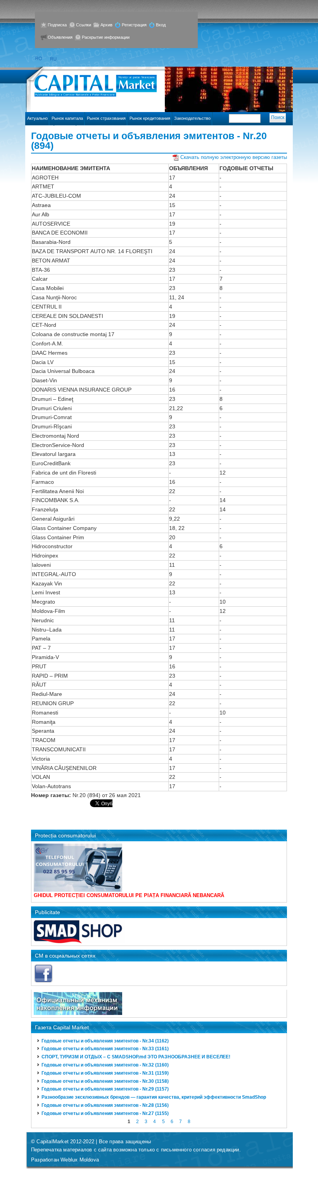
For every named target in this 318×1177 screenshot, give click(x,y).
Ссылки (83, 24)
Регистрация (134, 24)
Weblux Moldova (79, 1160)
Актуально (37, 118)
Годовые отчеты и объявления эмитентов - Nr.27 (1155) (105, 1113)
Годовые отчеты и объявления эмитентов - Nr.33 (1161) (105, 1048)
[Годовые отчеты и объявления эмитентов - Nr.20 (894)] (53, 58)
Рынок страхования (106, 118)
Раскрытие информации (106, 37)
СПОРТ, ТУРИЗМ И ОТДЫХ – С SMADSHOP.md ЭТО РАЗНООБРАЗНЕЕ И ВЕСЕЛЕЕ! (135, 1057)
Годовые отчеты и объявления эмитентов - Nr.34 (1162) (105, 1041)
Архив (106, 24)
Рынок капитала (67, 118)
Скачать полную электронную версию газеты (233, 157)
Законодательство (192, 118)
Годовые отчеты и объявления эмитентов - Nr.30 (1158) (105, 1081)
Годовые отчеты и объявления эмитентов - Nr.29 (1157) (105, 1089)
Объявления (60, 37)
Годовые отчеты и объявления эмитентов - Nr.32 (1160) (105, 1065)
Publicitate (47, 912)
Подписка (57, 24)
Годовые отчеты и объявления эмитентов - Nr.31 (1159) (105, 1073)
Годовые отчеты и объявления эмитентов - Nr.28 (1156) (105, 1105)
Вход (161, 24)
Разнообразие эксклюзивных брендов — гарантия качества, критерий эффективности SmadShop (153, 1097)
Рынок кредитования (150, 118)
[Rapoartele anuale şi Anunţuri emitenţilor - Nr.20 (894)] (38, 58)
